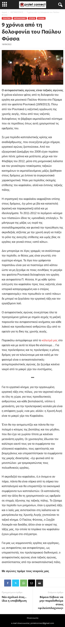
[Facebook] (7, 583)
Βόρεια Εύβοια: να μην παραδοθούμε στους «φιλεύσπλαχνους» (50, 602)
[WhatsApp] (23, 583)
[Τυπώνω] (39, 583)
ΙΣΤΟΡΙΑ (32, 18)
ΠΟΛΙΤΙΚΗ (7, 18)
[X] (15, 583)
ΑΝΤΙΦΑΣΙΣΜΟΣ (16, 12)
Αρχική (4, 12)
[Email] (31, 583)
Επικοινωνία (32, 618)
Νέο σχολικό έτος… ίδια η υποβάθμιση (14, 598)
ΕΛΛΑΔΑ (41, 18)
